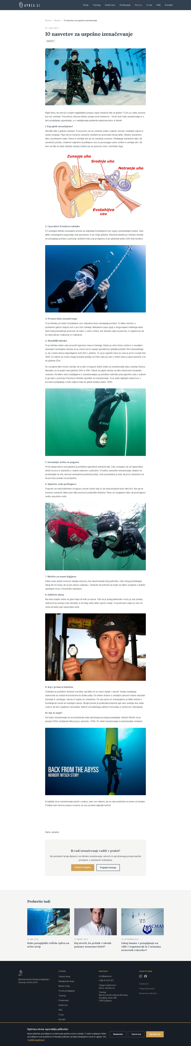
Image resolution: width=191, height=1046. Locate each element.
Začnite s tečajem (83, 867)
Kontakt (169, 5)
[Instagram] (140, 976)
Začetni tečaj (64, 976)
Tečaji (86, 5)
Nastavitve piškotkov (148, 993)
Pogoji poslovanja (147, 988)
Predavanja (125, 5)
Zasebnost (144, 984)
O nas (149, 5)
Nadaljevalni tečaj (66, 981)
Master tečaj (64, 986)
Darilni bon (110, 5)
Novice (138, 5)
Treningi (97, 5)
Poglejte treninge (108, 867)
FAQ (159, 5)
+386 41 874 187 (106, 980)
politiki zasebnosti (36, 1040)
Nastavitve (118, 1034)
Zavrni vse (136, 1034)
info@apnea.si (105, 976)
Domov (48, 20)
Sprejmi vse (154, 1034)
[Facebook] (145, 976)
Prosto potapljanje (67, 991)
